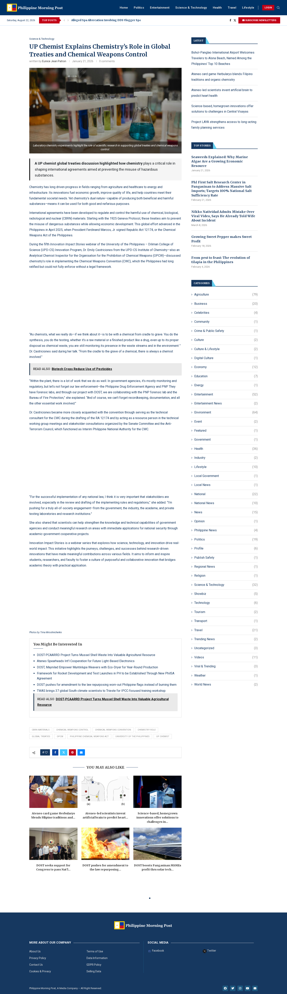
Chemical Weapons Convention (113, 730)
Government (226, 439)
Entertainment (159, 7)
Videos (226, 657)
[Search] (278, 7)
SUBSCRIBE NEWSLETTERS (260, 20)
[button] (64, 20)
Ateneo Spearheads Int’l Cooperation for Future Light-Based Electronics (86, 661)
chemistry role (147, 730)
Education (226, 376)
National (226, 494)
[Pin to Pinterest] (72, 752)
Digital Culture (226, 358)
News (226, 512)
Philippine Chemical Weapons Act (89, 736)
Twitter (211, 950)
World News (226, 684)
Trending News (226, 639)
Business (226, 304)
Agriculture (226, 294)
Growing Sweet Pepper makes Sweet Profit (221, 239)
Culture (226, 340)
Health (217, 7)
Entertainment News (226, 403)
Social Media (158, 942)
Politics (139, 7)
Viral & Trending (226, 666)
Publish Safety (226, 557)
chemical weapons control (72, 730)
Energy (226, 385)
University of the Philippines (132, 736)
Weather (226, 675)
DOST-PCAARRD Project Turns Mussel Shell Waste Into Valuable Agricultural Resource (96, 655)
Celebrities (226, 313)
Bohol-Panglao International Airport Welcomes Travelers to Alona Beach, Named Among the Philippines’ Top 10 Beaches (222, 58)
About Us (35, 951)
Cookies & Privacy (40, 971)
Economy (226, 367)
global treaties (41, 736)
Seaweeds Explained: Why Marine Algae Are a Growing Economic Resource (219, 161)
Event (226, 421)
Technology (226, 603)
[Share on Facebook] (55, 752)
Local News (226, 485)
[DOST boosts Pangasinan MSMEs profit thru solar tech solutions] (157, 844)
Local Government (226, 476)
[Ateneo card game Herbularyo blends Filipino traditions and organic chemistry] (53, 792)
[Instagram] (240, 988)
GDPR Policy (93, 964)
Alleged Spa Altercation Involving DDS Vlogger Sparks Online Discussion (120, 20)
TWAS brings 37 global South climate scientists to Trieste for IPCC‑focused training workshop (101, 691)
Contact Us (36, 964)
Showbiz (226, 594)
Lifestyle (248, 7)
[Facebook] (230, 20)
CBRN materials (41, 730)
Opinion (226, 521)
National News (226, 503)
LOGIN (268, 7)
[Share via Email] (81, 752)
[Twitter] (234, 20)
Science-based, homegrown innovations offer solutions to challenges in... (157, 818)
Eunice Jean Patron (54, 61)
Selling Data (93, 971)
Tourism (226, 612)
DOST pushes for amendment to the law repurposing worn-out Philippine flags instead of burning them (106, 685)
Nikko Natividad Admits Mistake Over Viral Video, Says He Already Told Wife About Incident (223, 216)
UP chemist (162, 736)
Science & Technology (191, 7)
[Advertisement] (105, 300)
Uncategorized (226, 648)
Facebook (158, 950)
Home (124, 7)
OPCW (60, 736)
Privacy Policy (37, 958)
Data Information (97, 958)
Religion (226, 575)
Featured (226, 430)
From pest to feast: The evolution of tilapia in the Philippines (220, 260)
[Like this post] (46, 752)
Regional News (226, 566)
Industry (226, 458)
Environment (226, 412)
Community (226, 322)
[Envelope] (255, 988)
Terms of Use (94, 951)
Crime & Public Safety (226, 331)
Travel (232, 7)
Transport (226, 621)
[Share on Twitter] (63, 752)
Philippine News (226, 530)
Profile (226, 548)
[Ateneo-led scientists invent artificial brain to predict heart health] (105, 792)
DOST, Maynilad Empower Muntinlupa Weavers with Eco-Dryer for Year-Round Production (97, 667)
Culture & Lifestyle (226, 349)
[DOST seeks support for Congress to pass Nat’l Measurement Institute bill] (53, 844)
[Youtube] (247, 988)
